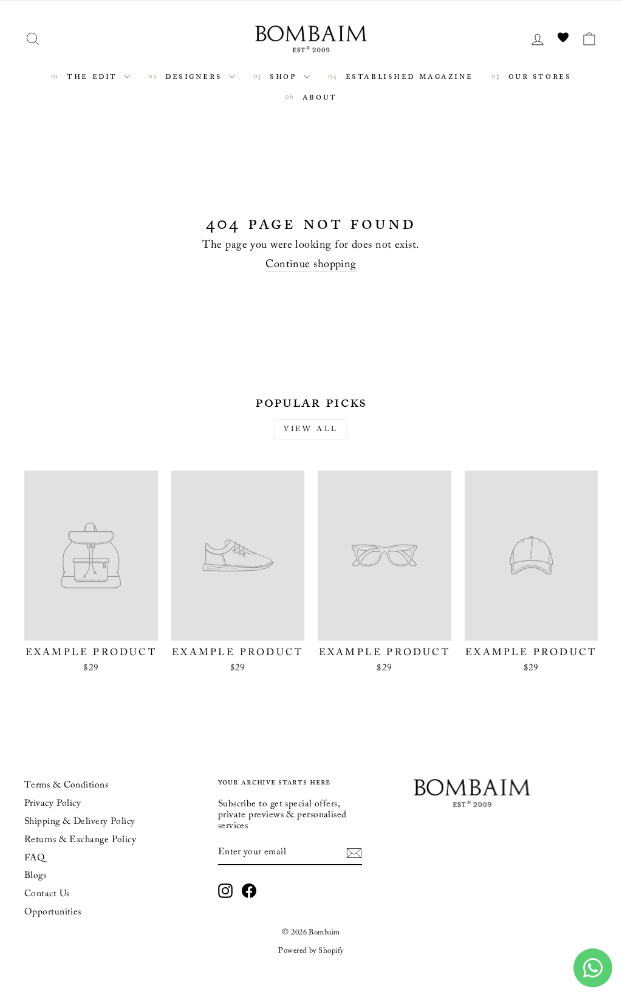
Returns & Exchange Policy (80, 840)
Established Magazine (407, 75)
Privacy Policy (52, 803)
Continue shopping (311, 264)
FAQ (34, 858)
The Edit (92, 75)
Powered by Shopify (310, 950)
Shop (283, 75)
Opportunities (52, 912)
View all (311, 429)
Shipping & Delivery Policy (79, 821)
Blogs (35, 875)
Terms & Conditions (66, 785)
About (317, 96)
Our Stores (537, 75)
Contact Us (47, 894)
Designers (194, 75)
